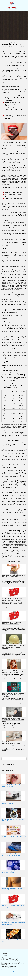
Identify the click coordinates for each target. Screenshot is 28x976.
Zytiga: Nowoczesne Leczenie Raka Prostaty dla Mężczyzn (12, 599)
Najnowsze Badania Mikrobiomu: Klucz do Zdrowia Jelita (13, 575)
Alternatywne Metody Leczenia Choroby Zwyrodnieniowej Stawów (13, 647)
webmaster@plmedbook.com (14, 971)
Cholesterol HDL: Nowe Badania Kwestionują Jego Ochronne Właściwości (13, 694)
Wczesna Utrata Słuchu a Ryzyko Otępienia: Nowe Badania (13, 671)
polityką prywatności (6, 969)
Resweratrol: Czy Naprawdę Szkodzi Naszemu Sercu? (11, 622)
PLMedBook (12, 7)
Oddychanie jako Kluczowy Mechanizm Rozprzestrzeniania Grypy (13, 719)
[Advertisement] (14, 25)
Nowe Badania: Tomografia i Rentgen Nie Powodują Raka (11, 742)
